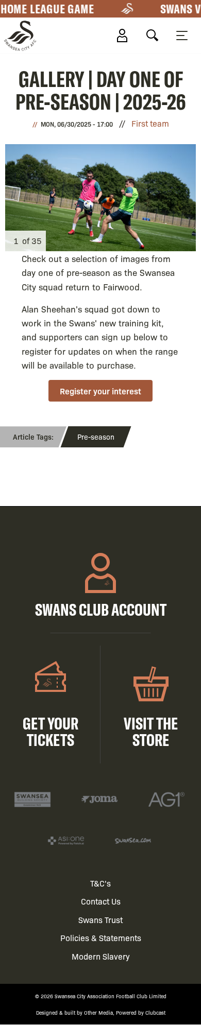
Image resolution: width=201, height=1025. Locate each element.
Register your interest (100, 390)
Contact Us (101, 901)
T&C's (100, 883)
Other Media (98, 1012)
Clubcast (155, 1012)
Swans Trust (100, 919)
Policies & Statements (100, 937)
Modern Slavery (101, 956)
